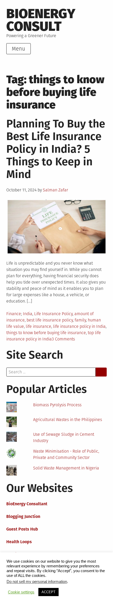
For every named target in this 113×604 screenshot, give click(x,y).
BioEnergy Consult (40, 20)
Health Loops (19, 541)
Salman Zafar (55, 189)
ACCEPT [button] (48, 592)
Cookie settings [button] (21, 592)
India (27, 313)
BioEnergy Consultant (26, 503)
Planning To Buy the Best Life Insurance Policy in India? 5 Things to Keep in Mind (55, 149)
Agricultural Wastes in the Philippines (67, 419)
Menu (18, 49)
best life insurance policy (50, 320)
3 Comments (63, 338)
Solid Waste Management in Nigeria (66, 468)
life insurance (38, 326)
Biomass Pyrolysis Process (57, 404)
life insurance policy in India (79, 326)
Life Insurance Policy (53, 313)
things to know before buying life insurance (46, 332)
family (80, 320)
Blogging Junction (23, 516)
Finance (13, 313)
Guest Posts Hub (22, 529)
